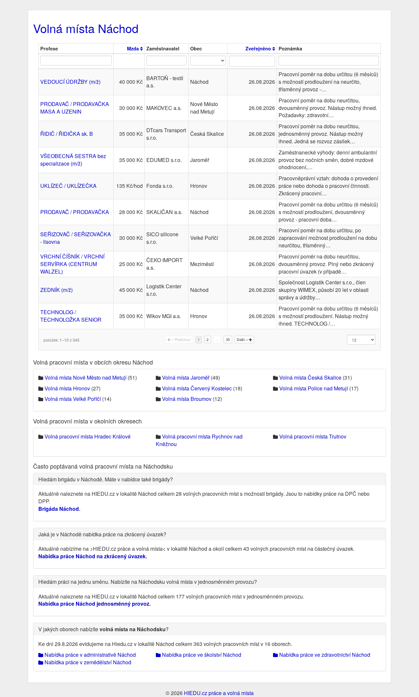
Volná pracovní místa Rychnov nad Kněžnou (199, 440)
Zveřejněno (259, 48)
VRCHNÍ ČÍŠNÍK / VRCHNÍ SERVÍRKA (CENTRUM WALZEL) (72, 264)
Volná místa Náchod (85, 28)
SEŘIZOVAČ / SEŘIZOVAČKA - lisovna (75, 237)
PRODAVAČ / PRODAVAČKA (74, 212)
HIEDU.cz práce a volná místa (219, 693)
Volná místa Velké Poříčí (73, 398)
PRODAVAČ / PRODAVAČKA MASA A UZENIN (74, 107)
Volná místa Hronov (67, 388)
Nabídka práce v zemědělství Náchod (87, 662)
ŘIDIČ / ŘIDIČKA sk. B (66, 133)
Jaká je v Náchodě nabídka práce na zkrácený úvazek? (102, 534)
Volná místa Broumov (186, 398)
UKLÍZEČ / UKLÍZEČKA (68, 185)
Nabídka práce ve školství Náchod (201, 654)
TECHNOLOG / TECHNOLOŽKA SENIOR (70, 315)
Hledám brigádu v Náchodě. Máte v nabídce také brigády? (105, 479)
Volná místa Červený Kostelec (197, 388)
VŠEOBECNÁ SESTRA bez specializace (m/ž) (73, 159)
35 (228, 339)
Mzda (133, 48)
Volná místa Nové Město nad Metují (85, 377)
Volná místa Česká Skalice (310, 377)
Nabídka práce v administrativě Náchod (89, 654)
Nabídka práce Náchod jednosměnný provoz (93, 603)
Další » (243, 339)
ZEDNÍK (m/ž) (56, 290)
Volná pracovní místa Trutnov (312, 436)
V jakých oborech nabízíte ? (103, 629)
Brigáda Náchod (58, 508)
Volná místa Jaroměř (186, 377)
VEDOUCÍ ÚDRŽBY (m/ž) (70, 81)
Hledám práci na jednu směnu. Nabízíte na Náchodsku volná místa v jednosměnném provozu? (147, 581)
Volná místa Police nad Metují (313, 388)
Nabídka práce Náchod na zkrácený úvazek (92, 556)
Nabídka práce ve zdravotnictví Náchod (324, 654)
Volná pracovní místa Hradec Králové (88, 436)
